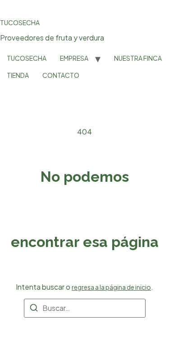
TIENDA (18, 75)
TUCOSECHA (20, 22)
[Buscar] (34, 309)
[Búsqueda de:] (85, 308)
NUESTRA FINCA (138, 58)
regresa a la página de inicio (111, 287)
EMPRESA (74, 58)
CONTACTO (60, 75)
